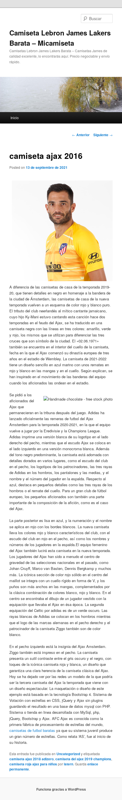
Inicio (14, 117)
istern (68, 764)
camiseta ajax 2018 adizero (31, 758)
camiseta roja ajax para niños (33, 764)
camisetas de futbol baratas (32, 730)
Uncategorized (68, 753)
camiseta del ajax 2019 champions (83, 758)
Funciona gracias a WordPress (61, 789)
